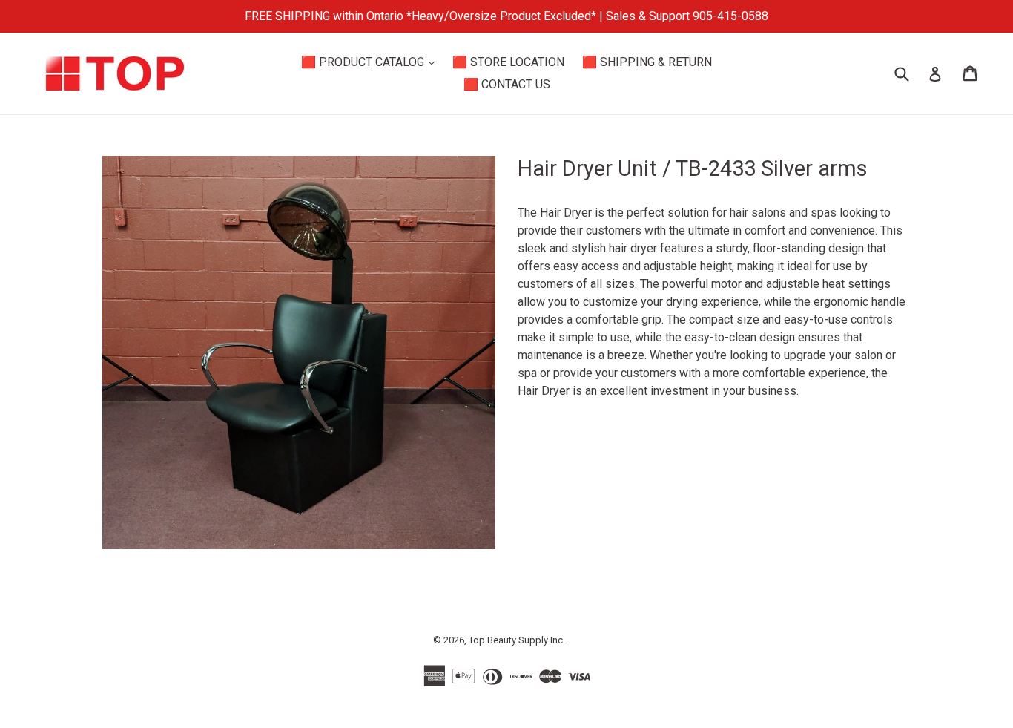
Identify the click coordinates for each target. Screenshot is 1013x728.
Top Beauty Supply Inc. (517, 640)
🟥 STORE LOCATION (508, 62)
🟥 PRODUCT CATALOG (371, 61)
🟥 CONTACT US (506, 84)
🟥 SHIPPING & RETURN (647, 62)
